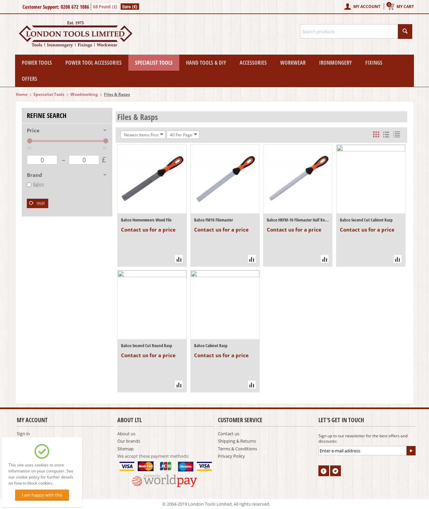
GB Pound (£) (105, 6)
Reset (40, 203)
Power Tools (37, 62)
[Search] (405, 31)
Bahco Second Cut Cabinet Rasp (366, 220)
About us (126, 434)
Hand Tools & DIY (206, 62)
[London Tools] (76, 34)
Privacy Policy (231, 456)
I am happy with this (42, 495)
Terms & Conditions (237, 449)
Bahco (38, 184)
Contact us (228, 434)
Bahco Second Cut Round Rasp (146, 345)
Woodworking (84, 94)
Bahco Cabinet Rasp (210, 345)
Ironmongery (335, 62)
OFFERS (29, 78)
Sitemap (125, 449)
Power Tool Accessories (93, 62)
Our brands (128, 441)
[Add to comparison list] (179, 259)
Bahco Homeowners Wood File (146, 220)
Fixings (373, 62)
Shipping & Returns (237, 441)
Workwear (293, 62)
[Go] (411, 450)
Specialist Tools (154, 62)
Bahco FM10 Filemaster (213, 220)
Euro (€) (129, 6)
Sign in (23, 434)
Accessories (253, 62)
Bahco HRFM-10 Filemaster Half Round (298, 220)
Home (21, 94)
